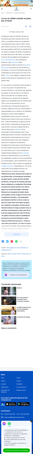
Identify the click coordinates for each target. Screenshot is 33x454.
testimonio (14, 62)
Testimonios (9, 13)
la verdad (25, 153)
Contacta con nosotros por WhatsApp (16, 450)
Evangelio (19, 384)
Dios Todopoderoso (8, 60)
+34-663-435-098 (9, 414)
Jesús (8, 75)
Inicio (2, 13)
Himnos (18, 381)
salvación (18, 129)
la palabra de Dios (7, 166)
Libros (18, 378)
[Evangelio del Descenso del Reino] (16, 9)
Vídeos (3, 381)
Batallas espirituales (19, 13)
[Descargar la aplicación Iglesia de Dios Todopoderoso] (3, 404)
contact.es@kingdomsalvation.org (14, 417)
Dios (24, 65)
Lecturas (3, 384)
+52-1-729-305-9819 (22, 414)
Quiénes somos (21, 390)
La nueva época (21, 387)
